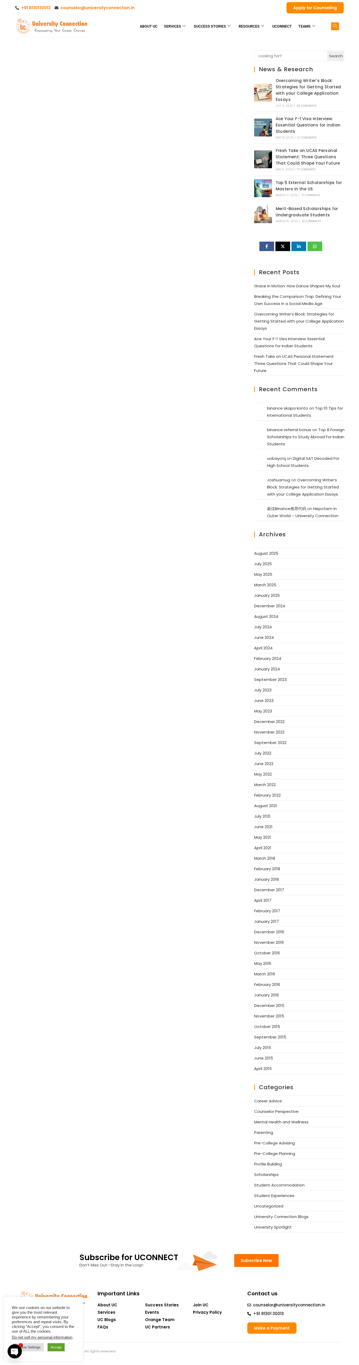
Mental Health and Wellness (281, 1122)
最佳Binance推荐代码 (286, 508)
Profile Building (268, 1164)
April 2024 (263, 648)
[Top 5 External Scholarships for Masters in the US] (263, 188)
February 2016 (267, 984)
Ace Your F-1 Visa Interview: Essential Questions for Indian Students (308, 125)
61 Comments (311, 221)
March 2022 (265, 784)
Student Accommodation (279, 1185)
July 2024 (263, 627)
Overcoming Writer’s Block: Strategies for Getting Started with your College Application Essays (299, 321)
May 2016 (262, 963)
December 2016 (269, 932)
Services (172, 26)
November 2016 (269, 942)
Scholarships (266, 1174)
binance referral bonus (289, 429)
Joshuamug (278, 480)
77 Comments (306, 169)
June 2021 (263, 826)
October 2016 (267, 953)
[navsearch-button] (335, 26)
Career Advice (268, 1101)
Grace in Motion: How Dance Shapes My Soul (297, 286)
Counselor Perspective (276, 1111)
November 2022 (269, 732)
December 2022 (269, 721)
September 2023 (270, 679)
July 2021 (262, 816)
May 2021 (262, 837)
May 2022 (263, 774)
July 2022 (262, 753)
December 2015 (269, 1005)
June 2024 (264, 637)
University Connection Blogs (281, 1216)
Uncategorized (268, 1206)
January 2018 (266, 879)
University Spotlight (273, 1227)
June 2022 (263, 763)
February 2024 (267, 658)
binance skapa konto (287, 408)
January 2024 (267, 669)
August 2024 (266, 616)
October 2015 (267, 1026)
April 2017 (262, 900)
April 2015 (263, 1068)
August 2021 (265, 805)
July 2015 (262, 1047)
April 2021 (262, 847)
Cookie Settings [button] (28, 1347)
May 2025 (263, 574)
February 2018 (267, 869)
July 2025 (263, 564)
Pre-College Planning (274, 1153)
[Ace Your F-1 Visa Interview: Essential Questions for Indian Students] (263, 127)
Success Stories (210, 26)
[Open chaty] (15, 1351)
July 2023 (262, 690)
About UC (148, 26)
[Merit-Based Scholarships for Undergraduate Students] (263, 214)
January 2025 (267, 595)
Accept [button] (56, 1347)
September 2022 (270, 742)
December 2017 (269, 890)
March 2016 (264, 974)
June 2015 (263, 1058)
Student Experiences (274, 1195)
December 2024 (269, 606)
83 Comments (306, 106)
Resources (249, 26)
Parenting (263, 1132)
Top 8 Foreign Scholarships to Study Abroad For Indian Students (306, 437)
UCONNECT (282, 26)
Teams (304, 26)
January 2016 (266, 995)
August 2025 (266, 553)
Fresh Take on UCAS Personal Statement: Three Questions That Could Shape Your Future (308, 157)
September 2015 (270, 1037)
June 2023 (264, 700)
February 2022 (267, 795)
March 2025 (265, 585)
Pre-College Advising (274, 1143)
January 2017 (266, 921)
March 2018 (264, 858)
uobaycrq (276, 458)
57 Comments (307, 138)
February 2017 (267, 911)
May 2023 (263, 711)
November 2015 (269, 1016)
